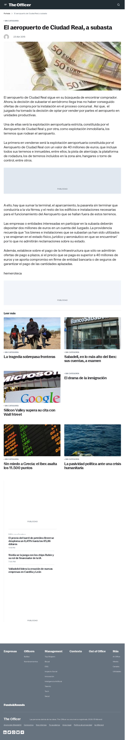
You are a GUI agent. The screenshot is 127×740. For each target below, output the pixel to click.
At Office (116, 657)
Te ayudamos (54, 725)
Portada (7, 13)
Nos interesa (41, 725)
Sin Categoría (12, 21)
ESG (46, 666)
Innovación (49, 676)
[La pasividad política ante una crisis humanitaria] (92, 440)
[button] (5, 5)
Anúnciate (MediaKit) (12, 725)
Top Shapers (50, 657)
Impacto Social (51, 671)
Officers (29, 651)
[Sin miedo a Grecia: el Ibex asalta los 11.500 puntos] (32, 440)
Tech (47, 691)
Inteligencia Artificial (53, 681)
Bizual (47, 661)
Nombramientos (31, 661)
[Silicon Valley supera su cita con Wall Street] (32, 387)
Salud (47, 696)
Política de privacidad (83, 725)
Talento (48, 686)
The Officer (12, 719)
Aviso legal (66, 725)
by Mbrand (99, 725)
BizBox (27, 657)
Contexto (76, 651)
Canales (116, 666)
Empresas (10, 651)
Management (53, 651)
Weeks (115, 661)
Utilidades (117, 671)
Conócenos (28, 725)
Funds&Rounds (14, 705)
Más (116, 651)
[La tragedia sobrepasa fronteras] (32, 333)
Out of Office (97, 651)
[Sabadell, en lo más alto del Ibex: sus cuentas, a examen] (92, 333)
